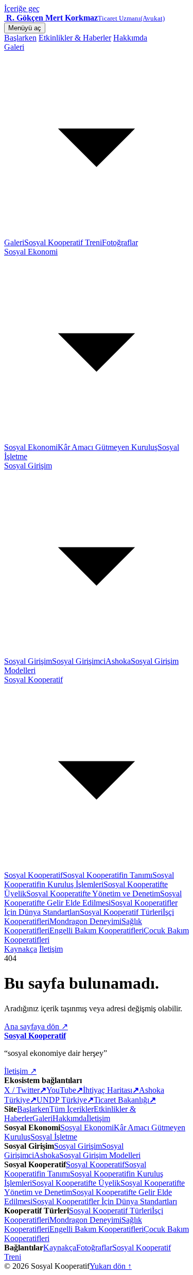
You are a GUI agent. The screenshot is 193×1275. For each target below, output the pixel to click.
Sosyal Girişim (28, 661)
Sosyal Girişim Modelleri (100, 1155)
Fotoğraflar (120, 242)
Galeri (14, 242)
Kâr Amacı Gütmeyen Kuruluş (107, 447)
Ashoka (118, 661)
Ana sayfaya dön (36, 1026)
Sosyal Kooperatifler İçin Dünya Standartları (104, 1201)
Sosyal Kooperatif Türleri (121, 912)
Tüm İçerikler (71, 1109)
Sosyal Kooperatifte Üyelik (76, 1183)
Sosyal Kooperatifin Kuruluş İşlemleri (89, 880)
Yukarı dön (111, 1266)
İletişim (51, 949)
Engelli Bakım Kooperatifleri (96, 930)
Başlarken (20, 37)
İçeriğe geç (22, 8)
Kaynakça (20, 949)
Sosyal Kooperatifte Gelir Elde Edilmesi (93, 898)
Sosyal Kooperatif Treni (63, 242)
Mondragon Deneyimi (85, 921)
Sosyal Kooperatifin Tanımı (107, 875)
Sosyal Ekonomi (31, 447)
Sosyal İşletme (53, 1136)
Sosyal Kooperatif (33, 875)
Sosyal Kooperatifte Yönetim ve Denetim (93, 893)
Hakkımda (130, 37)
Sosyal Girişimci (79, 661)
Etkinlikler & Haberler (75, 37)
